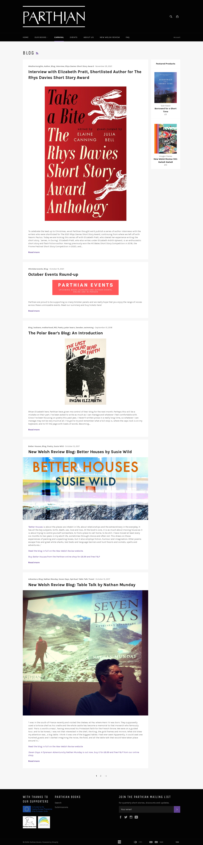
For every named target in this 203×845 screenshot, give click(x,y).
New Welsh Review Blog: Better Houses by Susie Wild (80, 451)
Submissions (61, 807)
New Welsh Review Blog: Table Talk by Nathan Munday (81, 584)
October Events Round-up (53, 274)
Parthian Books (36, 842)
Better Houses (36, 527)
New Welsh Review (110, 37)
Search (58, 802)
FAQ (128, 37)
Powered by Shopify (50, 842)
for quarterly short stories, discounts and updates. (144, 802)
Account (177, 37)
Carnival (59, 37)
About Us (89, 37)
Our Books (41, 37)
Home (25, 37)
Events (73, 37)
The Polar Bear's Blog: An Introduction (65, 332)
